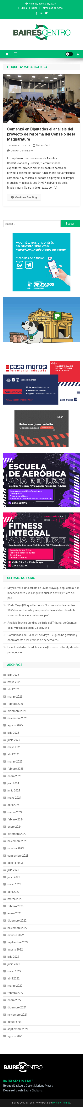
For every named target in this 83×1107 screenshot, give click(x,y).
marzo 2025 (15, 761)
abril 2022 (13, 978)
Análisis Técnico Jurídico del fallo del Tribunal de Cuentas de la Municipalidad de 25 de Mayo (42, 625)
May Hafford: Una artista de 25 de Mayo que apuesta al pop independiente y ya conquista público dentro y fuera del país (44, 593)
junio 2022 (14, 964)
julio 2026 (13, 674)
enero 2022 (14, 1000)
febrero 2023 (16, 906)
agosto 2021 (15, 1036)
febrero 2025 (16, 768)
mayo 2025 (14, 747)
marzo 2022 (15, 985)
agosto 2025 (15, 725)
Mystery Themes (61, 1102)
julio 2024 (13, 783)
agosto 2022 (15, 949)
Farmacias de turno (52, 8)
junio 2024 (14, 790)
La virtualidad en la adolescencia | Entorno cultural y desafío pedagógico (44, 650)
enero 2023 (14, 913)
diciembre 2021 (17, 1007)
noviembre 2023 (17, 841)
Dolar (34, 8)
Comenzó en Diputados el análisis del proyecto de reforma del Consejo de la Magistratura (41, 134)
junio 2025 (14, 739)
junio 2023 (14, 877)
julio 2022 (13, 956)
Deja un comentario (22, 150)
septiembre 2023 (18, 855)
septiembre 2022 (18, 942)
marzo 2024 (15, 812)
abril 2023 (13, 891)
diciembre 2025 (17, 711)
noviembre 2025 (17, 718)
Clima (24, 8)
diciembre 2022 (17, 920)
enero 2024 (14, 826)
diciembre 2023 (17, 833)
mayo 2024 (14, 797)
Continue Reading (26, 197)
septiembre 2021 (18, 1029)
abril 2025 (13, 754)
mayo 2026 (14, 682)
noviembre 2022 (17, 927)
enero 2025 (14, 776)
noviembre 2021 (17, 1014)
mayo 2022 (14, 971)
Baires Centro (44, 145)
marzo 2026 (15, 696)
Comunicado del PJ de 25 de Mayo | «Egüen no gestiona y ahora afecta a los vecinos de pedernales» (42, 637)
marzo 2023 (15, 899)
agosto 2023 (15, 862)
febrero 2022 (16, 992)
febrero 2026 (16, 703)
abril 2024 (13, 804)
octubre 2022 (16, 935)
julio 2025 (13, 732)
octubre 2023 (16, 848)
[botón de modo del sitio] (69, 54)
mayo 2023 (14, 884)
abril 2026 (13, 689)
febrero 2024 (16, 819)
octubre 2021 (16, 1021)
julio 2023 (13, 870)
